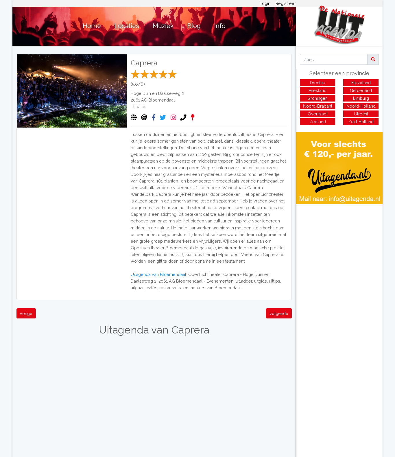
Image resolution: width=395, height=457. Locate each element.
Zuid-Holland (361, 121)
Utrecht (361, 113)
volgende (279, 313)
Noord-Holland (361, 106)
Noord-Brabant (317, 106)
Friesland (317, 90)
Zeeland (317, 121)
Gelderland (361, 90)
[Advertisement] (339, 245)
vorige (26, 313)
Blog (194, 26)
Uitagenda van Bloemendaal (158, 274)
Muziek (163, 26)
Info (220, 26)
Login (265, 3)
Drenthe (317, 82)
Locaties (127, 26)
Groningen (317, 98)
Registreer (286, 3)
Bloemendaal (161, 99)
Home (92, 26)
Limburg (361, 98)
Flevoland (361, 82)
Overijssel (318, 113)
